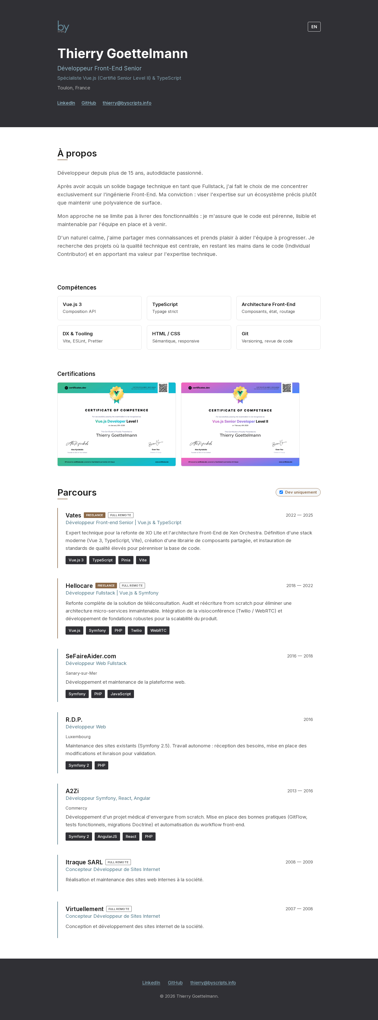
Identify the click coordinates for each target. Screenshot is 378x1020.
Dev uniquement (301, 492)
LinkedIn (66, 103)
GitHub (89, 103)
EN (314, 26)
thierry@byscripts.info (127, 103)
